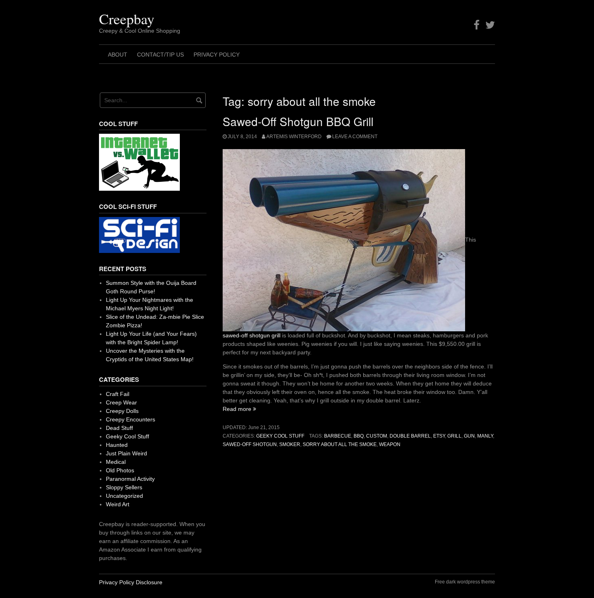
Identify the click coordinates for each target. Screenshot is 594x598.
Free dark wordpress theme (465, 582)
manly (485, 436)
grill (454, 436)
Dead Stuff (119, 428)
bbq (359, 436)
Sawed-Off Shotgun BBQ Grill (298, 121)
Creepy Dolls (122, 411)
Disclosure (149, 582)
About (117, 54)
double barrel (410, 436)
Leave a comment (354, 136)
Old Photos (120, 470)
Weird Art (117, 504)
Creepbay (126, 18)
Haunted (117, 445)
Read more (239, 409)
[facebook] (477, 25)
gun (469, 436)
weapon (389, 444)
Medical (116, 462)
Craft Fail (117, 394)
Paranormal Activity (130, 479)
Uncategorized (124, 496)
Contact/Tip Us (160, 54)
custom (376, 436)
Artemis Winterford (294, 136)
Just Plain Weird (126, 453)
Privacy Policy (217, 54)
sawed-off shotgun (250, 444)
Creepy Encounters (130, 419)
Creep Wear (121, 402)
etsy (439, 436)
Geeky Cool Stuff (280, 436)
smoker (289, 444)
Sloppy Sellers (124, 487)
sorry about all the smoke (340, 444)
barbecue (337, 436)
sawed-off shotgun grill (251, 335)
